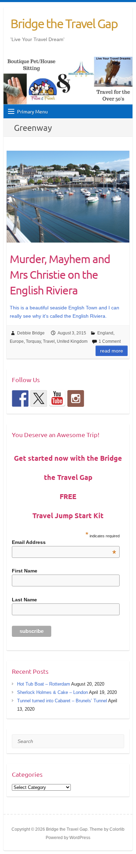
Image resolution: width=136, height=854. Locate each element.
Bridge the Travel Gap (64, 23)
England (105, 333)
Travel (49, 341)
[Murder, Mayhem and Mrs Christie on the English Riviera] (68, 197)
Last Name (24, 599)
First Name (24, 571)
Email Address (64, 542)
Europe (17, 341)
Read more (111, 351)
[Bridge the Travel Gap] (20, 398)
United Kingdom (72, 341)
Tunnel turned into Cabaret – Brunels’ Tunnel (62, 700)
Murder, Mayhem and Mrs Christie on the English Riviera (60, 274)
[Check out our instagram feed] (75, 398)
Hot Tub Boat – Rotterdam (43, 684)
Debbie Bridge (31, 333)
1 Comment (110, 341)
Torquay (33, 341)
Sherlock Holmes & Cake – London (52, 692)
